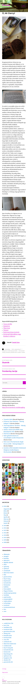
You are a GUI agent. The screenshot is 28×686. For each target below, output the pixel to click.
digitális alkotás (8, 562)
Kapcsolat (5, 672)
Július (5, 511)
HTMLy (9, 683)
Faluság (6, 5)
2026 (5, 506)
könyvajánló (7, 589)
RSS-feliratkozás (3, 677)
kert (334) (6, 625)
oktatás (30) (7, 660)
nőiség (3, 352)
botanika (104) (8, 635)
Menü (23, 6)
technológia (7, 603)
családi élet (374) (8, 623)
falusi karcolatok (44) (10, 643)
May (5, 515)
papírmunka (7, 597)
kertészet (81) (7, 637)
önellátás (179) (8, 627)
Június (5, 513)
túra (5, 609)
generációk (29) (8, 662)
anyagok (6, 556)
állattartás (7, 554)
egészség (6, 566)
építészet (6, 568)
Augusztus (7, 509)
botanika (6, 558)
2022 (5, 532)
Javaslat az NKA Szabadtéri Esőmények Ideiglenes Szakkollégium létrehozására (15, 450)
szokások (8, 352)
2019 (5, 540)
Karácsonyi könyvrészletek (11, 332)
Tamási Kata (16, 342)
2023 (5, 530)
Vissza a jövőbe (7, 324)
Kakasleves (6, 326)
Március (6, 519)
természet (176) (8, 629)
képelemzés (7, 581)
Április (6, 517)
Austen (23, 352)
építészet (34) (7, 656)
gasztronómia (8, 576)
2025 (5, 525)
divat (5, 564)
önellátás (6, 595)
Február (6, 521)
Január (5, 523)
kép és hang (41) (8, 647)
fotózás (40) (7, 652)
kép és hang (7, 578)
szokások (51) (7, 641)
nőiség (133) (7, 633)
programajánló (8, 599)
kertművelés (7, 583)
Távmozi (5, 330)
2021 (5, 535)
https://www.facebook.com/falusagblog (13, 407)
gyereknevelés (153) (9, 631)
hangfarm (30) (8, 658)
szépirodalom (8, 601)
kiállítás (6, 587)
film (5, 574)
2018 (5, 542)
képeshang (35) (8, 654)
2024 (5, 528)
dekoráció (6, 560)
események (7, 570)
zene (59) (6, 639)
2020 (5, 537)
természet (6, 605)
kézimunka (7, 585)
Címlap (4, 669)
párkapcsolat (13, 352)
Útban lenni (6, 328)
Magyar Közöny (8, 591)
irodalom (19, 352)
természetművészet (9, 607)
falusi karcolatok (9, 572)
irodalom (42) (7, 645)
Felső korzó (7, 433)
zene (5, 611)
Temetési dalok (8, 419)
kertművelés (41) (8, 650)
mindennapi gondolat (12, 350)
